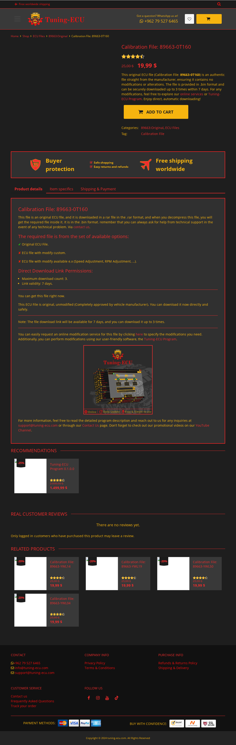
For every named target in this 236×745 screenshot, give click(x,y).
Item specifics (61, 188)
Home (15, 36)
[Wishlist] (189, 19)
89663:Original (58, 36)
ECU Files (39, 36)
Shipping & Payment (98, 188)
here (139, 334)
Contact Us (90, 425)
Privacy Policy (95, 663)
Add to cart (159, 112)
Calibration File (152, 134)
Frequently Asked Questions (32, 701)
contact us (81, 227)
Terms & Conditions (100, 668)
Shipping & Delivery (173, 668)
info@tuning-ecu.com (31, 668)
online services (191, 94)
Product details (28, 188)
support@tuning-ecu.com (38, 425)
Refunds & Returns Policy (177, 663)
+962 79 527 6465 (27, 663)
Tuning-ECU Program (160, 339)
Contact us (19, 696)
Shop (26, 36)
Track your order (23, 706)
